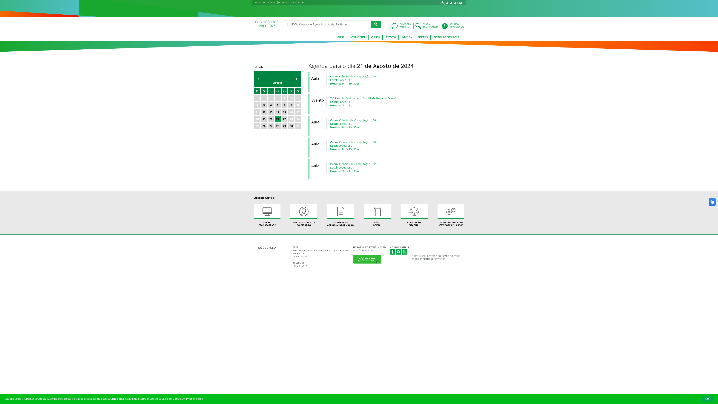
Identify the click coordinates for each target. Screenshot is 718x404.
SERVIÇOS (391, 37)
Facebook (392, 252)
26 (264, 126)
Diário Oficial (377, 224)
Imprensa (407, 37)
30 (291, 126)
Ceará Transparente (267, 224)
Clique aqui (117, 399)
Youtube (404, 252)
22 (284, 119)
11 (257, 112)
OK (707, 399)
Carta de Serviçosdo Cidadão (304, 224)
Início (340, 37)
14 (277, 112)
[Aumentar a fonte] (456, 3)
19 (264, 119)
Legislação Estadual (414, 224)
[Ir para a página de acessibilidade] (442, 3)
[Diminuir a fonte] (451, 3)
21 (277, 119)
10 (298, 105)
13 (270, 112)
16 (291, 112)
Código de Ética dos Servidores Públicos (450, 224)
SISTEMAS (423, 37)
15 (284, 112)
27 (270, 126)
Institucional (357, 37)
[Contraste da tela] (460, 3)
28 (277, 126)
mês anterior (258, 79)
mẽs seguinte (296, 79)
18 (257, 119)
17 (298, 112)
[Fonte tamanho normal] (447, 3)
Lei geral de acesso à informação (340, 224)
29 (284, 126)
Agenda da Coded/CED (446, 37)
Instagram (398, 252)
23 (291, 119)
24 (298, 119)
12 (264, 112)
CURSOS (375, 37)
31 (298, 126)
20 (270, 119)
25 (257, 126)
